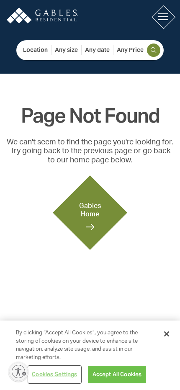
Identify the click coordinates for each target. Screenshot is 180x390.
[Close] (166, 334)
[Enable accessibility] (18, 372)
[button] (163, 17)
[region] (90, 355)
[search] (153, 50)
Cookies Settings (54, 374)
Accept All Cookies (117, 374)
